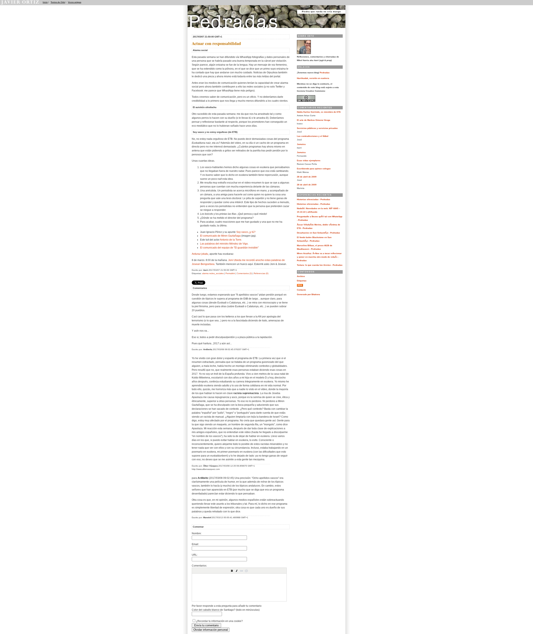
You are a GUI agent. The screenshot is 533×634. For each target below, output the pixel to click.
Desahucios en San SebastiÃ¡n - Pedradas (318, 233)
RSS (300, 285)
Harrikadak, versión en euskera (313, 78)
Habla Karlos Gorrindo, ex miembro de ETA (319, 112)
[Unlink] (246, 570)
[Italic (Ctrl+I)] (236, 570)
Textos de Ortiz (58, 2)
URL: (195, 554)
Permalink (230, 273)
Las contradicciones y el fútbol (312, 136)
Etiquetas (301, 281)
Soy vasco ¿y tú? (245, 232)
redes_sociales (216, 273)
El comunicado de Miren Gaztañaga (220, 235)
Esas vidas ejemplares (308, 160)
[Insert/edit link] (241, 570)
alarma (205, 273)
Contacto (301, 290)
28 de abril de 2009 (306, 177)
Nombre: (197, 533)
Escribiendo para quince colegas (314, 168)
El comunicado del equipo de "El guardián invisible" (229, 247)
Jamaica (301, 144)
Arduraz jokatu (200, 253)
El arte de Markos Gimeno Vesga (313, 120)
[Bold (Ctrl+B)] (232, 570)
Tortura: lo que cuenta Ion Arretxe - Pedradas (319, 265)
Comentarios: (199, 565)
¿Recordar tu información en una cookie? (219, 621)
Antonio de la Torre (230, 239)
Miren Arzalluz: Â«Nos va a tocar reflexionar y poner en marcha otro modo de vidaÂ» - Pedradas (319, 257)
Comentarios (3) (244, 273)
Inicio (45, 2)
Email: (195, 544)
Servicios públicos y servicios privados (317, 128)
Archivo (301, 276)
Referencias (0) (261, 273)
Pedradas (195, 29)
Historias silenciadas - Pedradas (313, 199)
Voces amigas (74, 2)
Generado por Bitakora (308, 294)
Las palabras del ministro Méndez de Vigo (224, 243)
